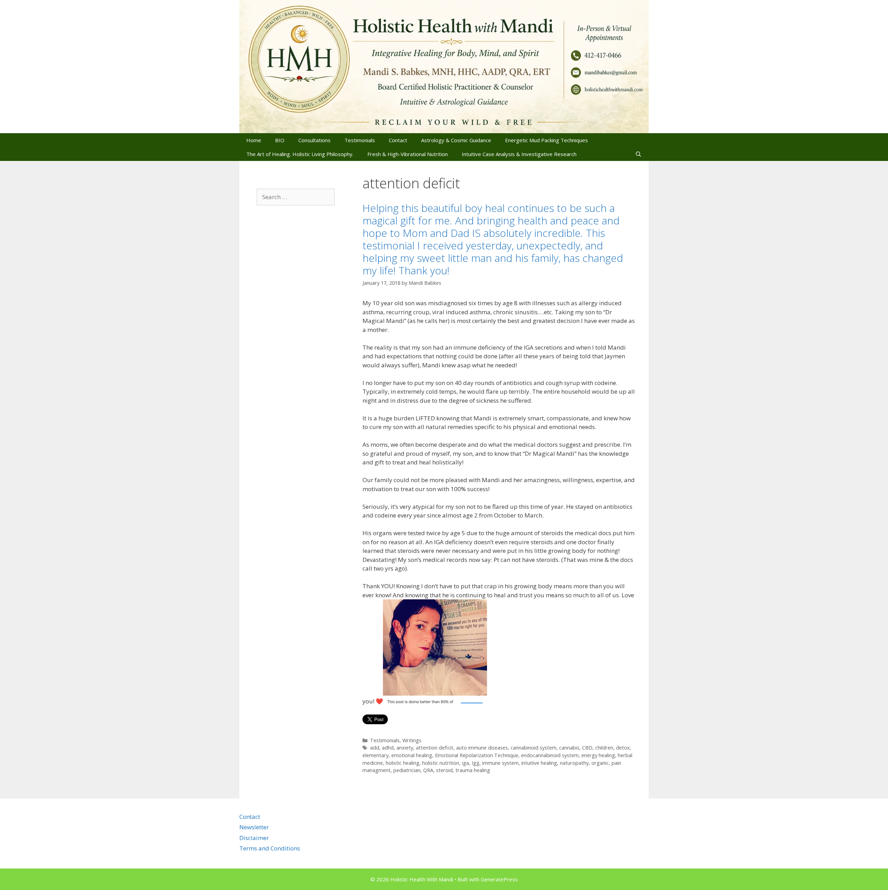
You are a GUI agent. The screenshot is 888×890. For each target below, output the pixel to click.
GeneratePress (499, 879)
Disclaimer (254, 838)
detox (623, 747)
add (374, 747)
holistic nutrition (440, 763)
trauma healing (472, 770)
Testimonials (359, 140)
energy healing (598, 755)
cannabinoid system (533, 747)
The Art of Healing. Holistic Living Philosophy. (299, 154)
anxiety (404, 747)
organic (600, 763)
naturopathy (574, 763)
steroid (444, 770)
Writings (411, 740)
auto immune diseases (482, 747)
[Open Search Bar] (638, 154)
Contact (398, 140)
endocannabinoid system (550, 755)
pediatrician (406, 770)
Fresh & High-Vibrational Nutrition (407, 154)
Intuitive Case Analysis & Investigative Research (519, 154)
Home (253, 140)
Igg (475, 763)
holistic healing (402, 763)
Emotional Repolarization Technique (476, 755)
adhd (388, 747)
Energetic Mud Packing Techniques (546, 140)
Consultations (314, 140)
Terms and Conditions (269, 848)
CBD (587, 747)
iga (465, 763)
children (604, 747)
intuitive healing (539, 763)
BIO (279, 140)
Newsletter (254, 827)
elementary (375, 755)
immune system (500, 763)
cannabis (569, 747)
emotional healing (411, 755)
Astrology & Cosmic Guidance (456, 140)
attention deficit (434, 747)
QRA (428, 770)
